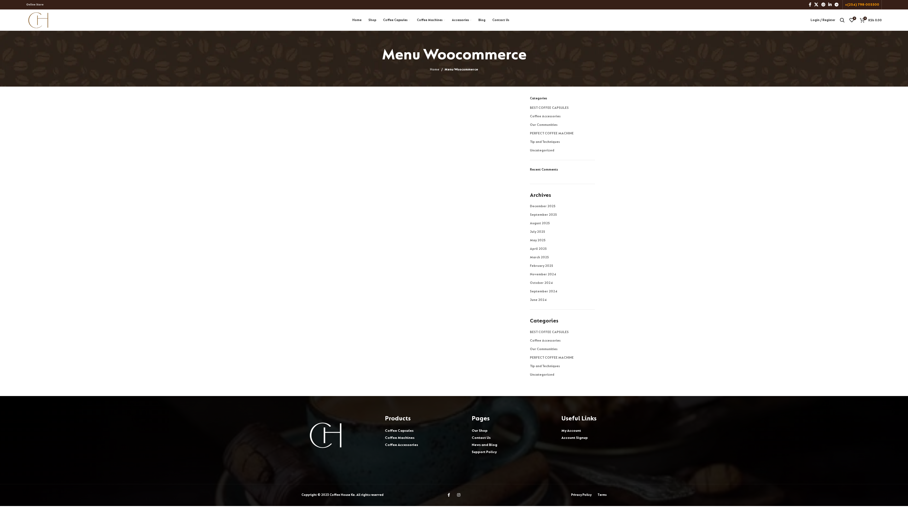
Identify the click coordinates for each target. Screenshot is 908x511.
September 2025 (543, 214)
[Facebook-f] (449, 495)
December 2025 (542, 206)
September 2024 (543, 291)
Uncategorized (542, 150)
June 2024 (538, 300)
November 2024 (543, 274)
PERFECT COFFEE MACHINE (552, 133)
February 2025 (541, 266)
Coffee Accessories (545, 116)
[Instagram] (459, 495)
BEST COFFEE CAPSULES (549, 108)
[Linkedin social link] (830, 5)
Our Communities (544, 125)
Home (434, 69)
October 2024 (541, 283)
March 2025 (539, 257)
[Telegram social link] (836, 5)
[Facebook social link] (810, 5)
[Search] (842, 20)
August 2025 (540, 223)
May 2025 (538, 240)
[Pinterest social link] (823, 5)
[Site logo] (38, 20)
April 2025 (538, 249)
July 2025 (537, 231)
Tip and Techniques (545, 142)
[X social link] (816, 5)
